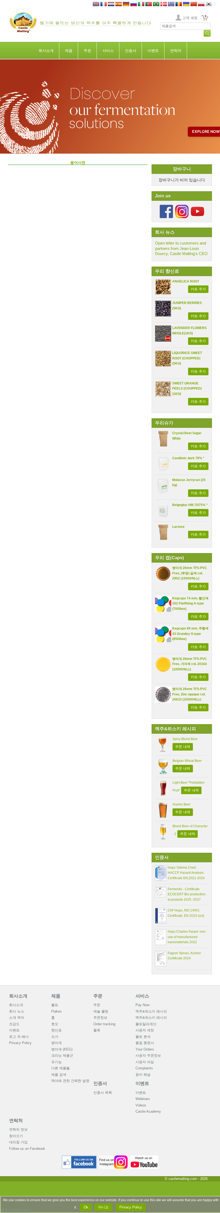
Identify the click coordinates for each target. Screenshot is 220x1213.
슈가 (54, 1037)
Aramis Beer (181, 804)
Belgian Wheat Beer (187, 761)
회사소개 (46, 50)
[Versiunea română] (178, 4)
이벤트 (153, 50)
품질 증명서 (144, 1043)
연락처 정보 (18, 1129)
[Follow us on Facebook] (166, 206)
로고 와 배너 (19, 1037)
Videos (140, 1105)
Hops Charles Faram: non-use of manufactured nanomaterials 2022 (187, 937)
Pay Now (142, 1005)
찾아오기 (16, 1136)
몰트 (54, 1005)
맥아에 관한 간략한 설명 (70, 1081)
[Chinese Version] (193, 4)
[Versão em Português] (148, 4)
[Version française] (103, 4)
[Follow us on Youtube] (197, 206)
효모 (54, 1024)
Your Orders (144, 1049)
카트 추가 (198, 289)
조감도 (14, 1024)
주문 (87, 50)
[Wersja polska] (201, 4)
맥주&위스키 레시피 (151, 1011)
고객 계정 (189, 18)
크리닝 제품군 (62, 1055)
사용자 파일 (144, 1062)
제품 (68, 50)
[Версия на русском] (133, 4)
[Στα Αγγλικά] (171, 4)
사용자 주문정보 (148, 1055)
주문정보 (100, 1018)
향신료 (56, 1030)
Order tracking (104, 1024)
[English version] (96, 4)
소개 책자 (16, 1018)
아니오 (103, 1207)
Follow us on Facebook (27, 1149)
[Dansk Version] (163, 4)
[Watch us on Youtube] (144, 1157)
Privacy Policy (20, 1043)
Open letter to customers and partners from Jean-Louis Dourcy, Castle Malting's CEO (181, 248)
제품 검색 (58, 1075)
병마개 (56, 1043)
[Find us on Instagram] (113, 1157)
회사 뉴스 (16, 1011)
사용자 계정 (144, 1030)
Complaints (144, 1068)
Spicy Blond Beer (185, 739)
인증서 (130, 50)
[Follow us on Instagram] (182, 206)
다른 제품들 (60, 1068)
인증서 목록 (102, 1093)
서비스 (108, 50)
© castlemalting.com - (186, 1179)
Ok (86, 1207)
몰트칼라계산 (145, 1024)
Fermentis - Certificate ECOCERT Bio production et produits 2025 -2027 (187, 894)
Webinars (142, 1099)
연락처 (175, 50)
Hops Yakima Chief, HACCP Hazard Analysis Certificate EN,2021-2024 (186, 873)
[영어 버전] (209, 4)
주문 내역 (182, 747)
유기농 (56, 1062)
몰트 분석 (143, 1037)
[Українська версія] (186, 4)
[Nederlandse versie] (111, 4)
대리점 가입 (18, 1142)
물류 (96, 1030)
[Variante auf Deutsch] (126, 4)
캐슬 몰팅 (100, 1011)
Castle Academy (148, 1111)
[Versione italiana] (141, 4)
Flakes (56, 1011)
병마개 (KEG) (61, 1049)
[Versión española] (118, 4)
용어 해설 (143, 1075)
